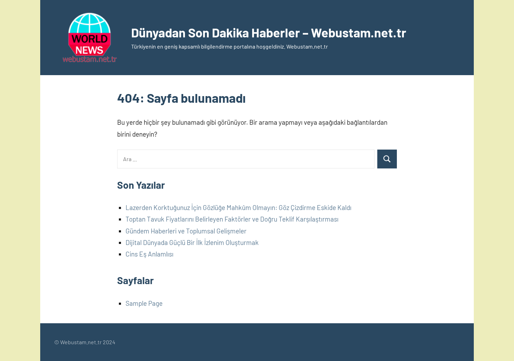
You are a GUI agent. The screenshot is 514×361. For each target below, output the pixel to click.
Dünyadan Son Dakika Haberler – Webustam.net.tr (268, 32)
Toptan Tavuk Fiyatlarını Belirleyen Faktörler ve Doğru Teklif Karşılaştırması (232, 219)
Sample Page (144, 303)
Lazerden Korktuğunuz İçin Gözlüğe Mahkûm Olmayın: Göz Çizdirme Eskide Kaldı (238, 207)
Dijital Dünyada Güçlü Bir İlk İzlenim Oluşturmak (192, 242)
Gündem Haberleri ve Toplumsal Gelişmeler (186, 231)
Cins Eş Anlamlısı (149, 254)
